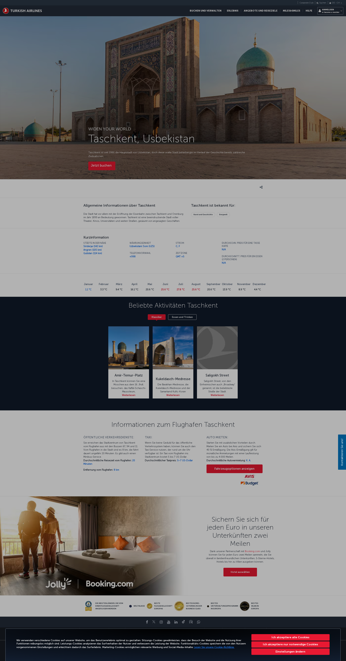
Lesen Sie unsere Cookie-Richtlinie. (214, 647)
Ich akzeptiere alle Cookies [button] (290, 637)
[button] (290, 651)
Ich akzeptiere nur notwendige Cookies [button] (290, 644)
